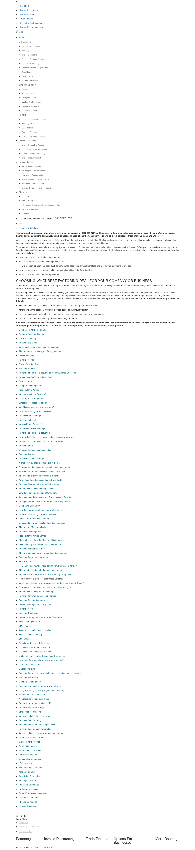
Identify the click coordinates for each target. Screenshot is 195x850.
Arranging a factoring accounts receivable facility (41, 480)
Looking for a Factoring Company (34, 518)
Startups (25, 89)
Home (21, 37)
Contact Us (26, 196)
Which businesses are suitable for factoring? (39, 346)
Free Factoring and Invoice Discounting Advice (40, 544)
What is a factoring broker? (31, 531)
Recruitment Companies (30, 750)
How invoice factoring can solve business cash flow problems (46, 437)
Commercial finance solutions (32, 737)
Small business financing (30, 711)
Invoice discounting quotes (32, 157)
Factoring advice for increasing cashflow (37, 724)
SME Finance (25, 625)
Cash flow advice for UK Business (34, 643)
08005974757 (63, 218)
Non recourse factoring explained (34, 698)
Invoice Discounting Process (33, 145)
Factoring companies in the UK (33, 548)
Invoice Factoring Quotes (31, 27)
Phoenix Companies (28, 801)
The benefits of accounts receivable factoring (39, 475)
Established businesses (31, 106)
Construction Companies (30, 758)
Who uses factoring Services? (32, 394)
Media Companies (27, 771)
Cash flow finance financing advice (34, 647)
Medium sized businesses (32, 102)
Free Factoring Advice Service (32, 535)
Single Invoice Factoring (31, 22)
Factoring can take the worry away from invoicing (41, 685)
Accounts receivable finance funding (35, 630)
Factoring (24, 5)
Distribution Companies (29, 797)
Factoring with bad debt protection (35, 67)
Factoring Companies (28, 613)
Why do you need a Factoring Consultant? (38, 492)
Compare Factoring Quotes (31, 334)
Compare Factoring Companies (34, 119)
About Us (23, 192)
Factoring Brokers (27, 368)
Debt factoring (25, 381)
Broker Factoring (26, 561)
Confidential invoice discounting (34, 149)
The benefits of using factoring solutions (37, 488)
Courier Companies (28, 746)
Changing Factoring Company (33, 59)
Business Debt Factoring (30, 720)
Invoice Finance (27, 14)
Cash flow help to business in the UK (35, 651)
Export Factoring (28, 72)
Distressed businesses (30, 110)
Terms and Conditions (29, 826)
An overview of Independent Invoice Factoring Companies (45, 574)
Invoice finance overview (31, 166)
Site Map (25, 213)
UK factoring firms (27, 668)
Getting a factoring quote (30, 681)
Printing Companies (28, 780)
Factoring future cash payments (33, 557)
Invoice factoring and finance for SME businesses (41, 617)
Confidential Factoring (30, 63)
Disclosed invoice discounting (33, 153)
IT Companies (25, 763)
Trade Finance (26, 18)
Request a (24, 227)
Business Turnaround (30, 80)
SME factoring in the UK (30, 621)
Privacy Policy (25, 830)
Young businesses (29, 97)
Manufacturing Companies (31, 767)
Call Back (33, 227)
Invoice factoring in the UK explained (35, 377)
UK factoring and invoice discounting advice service (42, 655)
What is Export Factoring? (30, 424)
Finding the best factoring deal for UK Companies (41, 540)
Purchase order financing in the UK (35, 703)
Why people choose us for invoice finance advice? (41, 205)
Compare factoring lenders (31, 385)
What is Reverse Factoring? (31, 707)
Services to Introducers (31, 209)
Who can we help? (27, 84)
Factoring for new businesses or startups (37, 595)
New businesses (28, 93)
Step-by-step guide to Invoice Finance (36, 188)
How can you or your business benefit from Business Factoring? (48, 565)
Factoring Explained (29, 132)
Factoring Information (28, 677)
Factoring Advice (28, 123)
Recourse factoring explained (32, 694)
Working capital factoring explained (35, 716)
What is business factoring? (31, 458)
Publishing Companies (29, 784)
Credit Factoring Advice (29, 741)
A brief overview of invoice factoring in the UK (39, 462)
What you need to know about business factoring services (45, 501)
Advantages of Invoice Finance (34, 170)
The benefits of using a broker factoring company (41, 570)
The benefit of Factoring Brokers (33, 527)
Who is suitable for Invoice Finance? (36, 179)
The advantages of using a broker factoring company (43, 552)
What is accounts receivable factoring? (36, 407)
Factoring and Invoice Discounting (34, 432)
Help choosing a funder (31, 46)
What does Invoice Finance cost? (34, 183)
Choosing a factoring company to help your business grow (45, 587)
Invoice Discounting (29, 10)
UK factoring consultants (30, 664)
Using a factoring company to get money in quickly (41, 690)
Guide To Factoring (29, 127)
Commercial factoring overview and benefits (39, 514)
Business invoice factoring (30, 634)
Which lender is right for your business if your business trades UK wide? (51, 582)
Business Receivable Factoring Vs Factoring (39, 484)
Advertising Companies (29, 776)
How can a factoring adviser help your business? (41, 660)
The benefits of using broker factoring (36, 591)
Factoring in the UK (27, 419)
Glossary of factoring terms (31, 398)
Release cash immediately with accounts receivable (42, 471)
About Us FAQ (27, 200)
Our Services (25, 41)
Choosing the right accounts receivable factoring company (45, 467)
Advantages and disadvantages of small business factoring (45, 497)
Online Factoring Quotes (30, 364)
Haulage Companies (28, 806)
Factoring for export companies (33, 600)
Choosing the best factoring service (35, 449)
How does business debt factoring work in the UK (41, 510)
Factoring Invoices (27, 454)
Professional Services (28, 788)
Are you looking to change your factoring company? (42, 733)
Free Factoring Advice (29, 389)
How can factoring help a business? (35, 411)
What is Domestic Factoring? (32, 428)
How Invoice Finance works (32, 175)
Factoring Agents (26, 608)
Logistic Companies (28, 754)
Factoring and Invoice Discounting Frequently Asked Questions (47, 372)
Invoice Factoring (27, 355)
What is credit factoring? (30, 415)
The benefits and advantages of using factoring (40, 351)
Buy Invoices (24, 638)
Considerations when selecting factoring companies (42, 522)
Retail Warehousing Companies (33, 793)
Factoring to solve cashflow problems (36, 728)
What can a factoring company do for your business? (43, 441)
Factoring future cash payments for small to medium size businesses (50, 673)
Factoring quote (26, 445)
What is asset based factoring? (33, 402)
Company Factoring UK (29, 505)
